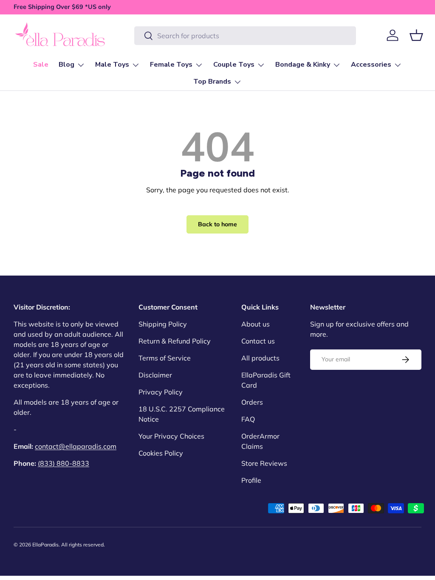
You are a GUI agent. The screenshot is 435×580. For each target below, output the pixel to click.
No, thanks (321, 374)
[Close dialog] (410, 25)
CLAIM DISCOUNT (321, 339)
